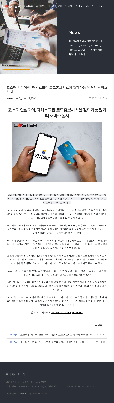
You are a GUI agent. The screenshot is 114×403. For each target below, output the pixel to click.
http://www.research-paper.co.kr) (67, 312)
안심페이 (68, 6)
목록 (99, 325)
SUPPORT (57, 6)
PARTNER (79, 6)
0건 (20, 98)
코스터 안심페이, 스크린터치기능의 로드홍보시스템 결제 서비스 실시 (56, 334)
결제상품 (89, 6)
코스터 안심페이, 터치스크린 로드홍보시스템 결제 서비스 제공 (53, 342)
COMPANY (28, 6)
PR (49, 6)
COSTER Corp (24, 393)
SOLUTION (40, 6)
